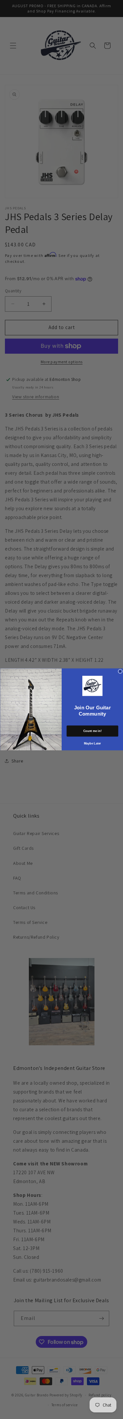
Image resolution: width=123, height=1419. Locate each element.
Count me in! (92, 731)
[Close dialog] (120, 672)
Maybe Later (92, 743)
